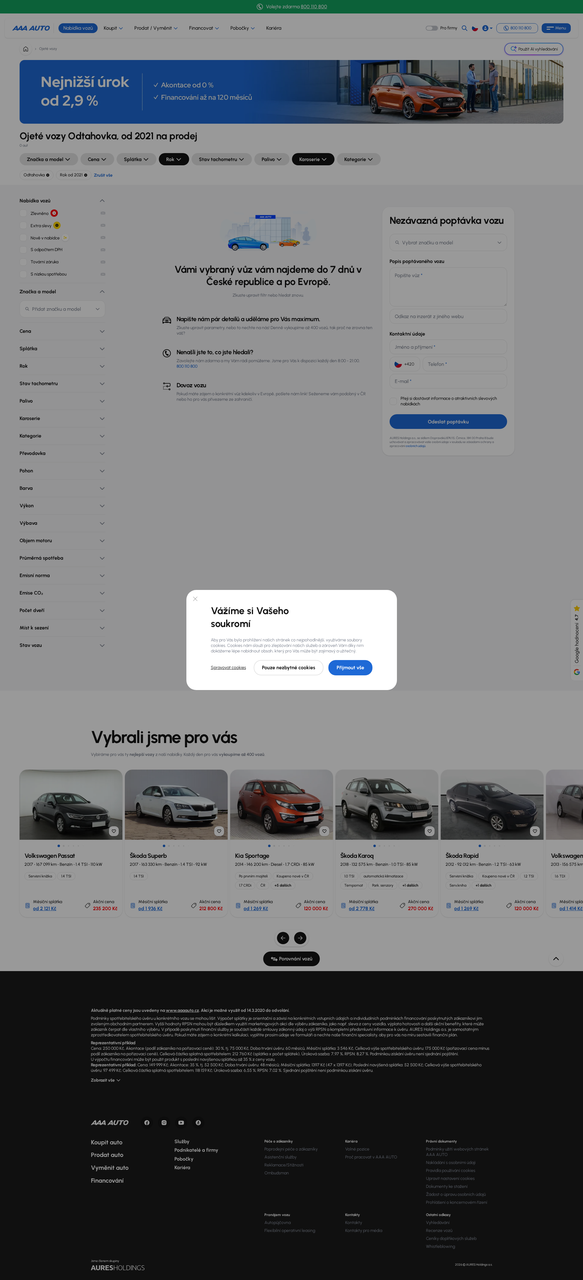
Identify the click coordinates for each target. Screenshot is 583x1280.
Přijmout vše (350, 667)
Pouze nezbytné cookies (288, 667)
